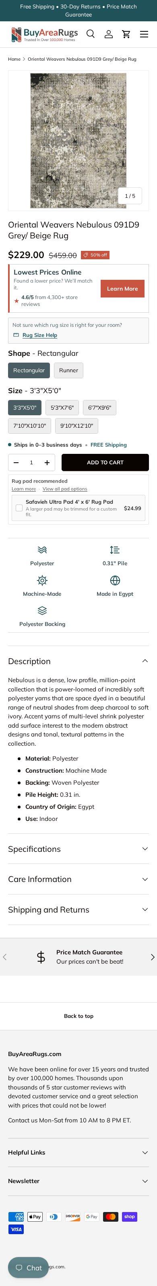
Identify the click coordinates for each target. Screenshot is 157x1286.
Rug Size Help (40, 335)
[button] (126, 34)
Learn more (24, 489)
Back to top (78, 1016)
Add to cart (105, 462)
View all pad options (65, 489)
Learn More (122, 288)
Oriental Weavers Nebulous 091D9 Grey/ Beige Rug (82, 59)
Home (14, 59)
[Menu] (144, 34)
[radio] (29, 370)
